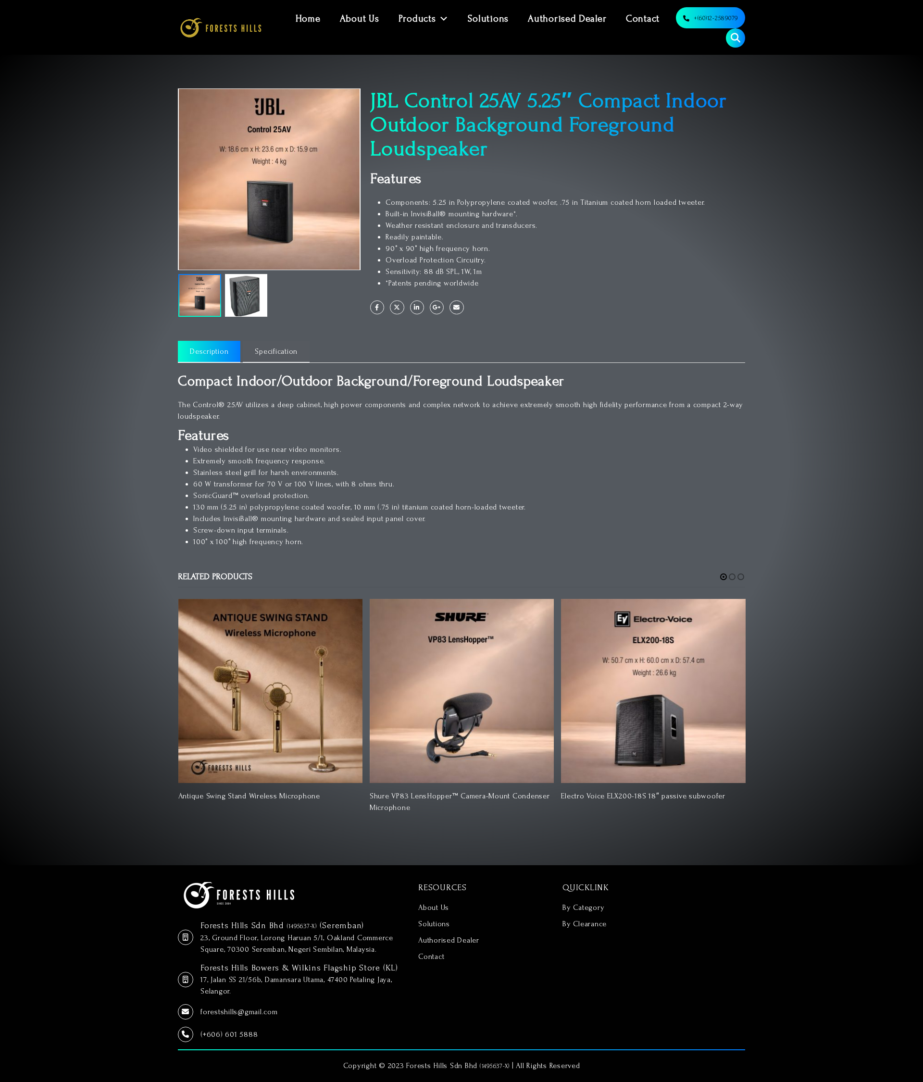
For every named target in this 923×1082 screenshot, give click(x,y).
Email (456, 307)
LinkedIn (417, 307)
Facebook (377, 307)
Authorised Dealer (567, 18)
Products (417, 18)
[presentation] (180, 179)
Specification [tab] (276, 351)
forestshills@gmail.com (239, 1011)
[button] (723, 577)
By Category (583, 907)
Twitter (397, 307)
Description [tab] (209, 351)
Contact (643, 18)
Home (308, 18)
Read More (346, 614)
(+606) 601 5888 (229, 1034)
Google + (437, 307)
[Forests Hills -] (221, 27)
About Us (359, 18)
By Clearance (584, 924)
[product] (270, 691)
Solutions (488, 18)
